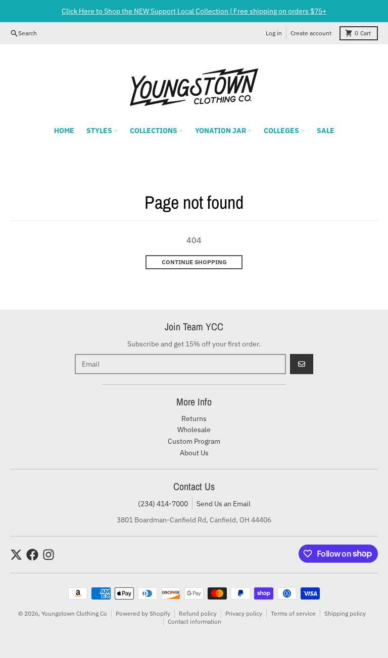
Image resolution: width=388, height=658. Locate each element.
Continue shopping (194, 262)
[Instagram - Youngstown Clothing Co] (48, 555)
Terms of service (293, 613)
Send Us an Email (224, 503)
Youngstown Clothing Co (74, 613)
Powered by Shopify (143, 613)
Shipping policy (345, 613)
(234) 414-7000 (163, 503)
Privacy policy (243, 613)
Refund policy (198, 613)
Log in (274, 33)
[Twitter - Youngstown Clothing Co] (16, 555)
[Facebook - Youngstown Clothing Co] (32, 555)
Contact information (194, 621)
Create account (310, 33)
